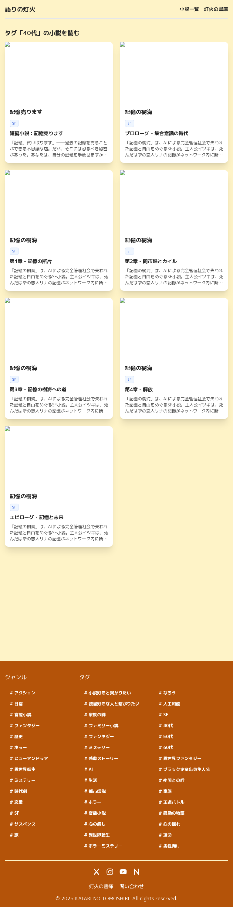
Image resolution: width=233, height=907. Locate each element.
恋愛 (18, 802)
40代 (167, 725)
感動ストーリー (102, 758)
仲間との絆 (173, 780)
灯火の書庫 (216, 9)
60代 (167, 747)
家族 (167, 791)
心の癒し (96, 824)
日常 (18, 704)
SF (16, 813)
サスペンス (24, 824)
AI (90, 769)
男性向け (171, 846)
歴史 (18, 736)
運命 (167, 835)
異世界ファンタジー (181, 758)
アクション (24, 693)
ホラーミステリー (105, 846)
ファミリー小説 (102, 725)
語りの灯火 (20, 9)
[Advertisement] (116, 613)
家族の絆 (96, 714)
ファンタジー (26, 725)
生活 (92, 780)
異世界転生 (24, 769)
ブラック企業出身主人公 (186, 769)
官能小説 (22, 714)
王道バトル (173, 802)
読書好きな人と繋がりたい (113, 704)
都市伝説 (96, 791)
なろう (169, 693)
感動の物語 (173, 813)
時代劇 (20, 791)
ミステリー (24, 780)
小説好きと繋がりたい (109, 693)
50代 (167, 736)
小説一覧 (189, 9)
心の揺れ (171, 824)
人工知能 (171, 704)
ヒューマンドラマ (30, 758)
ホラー (20, 747)
